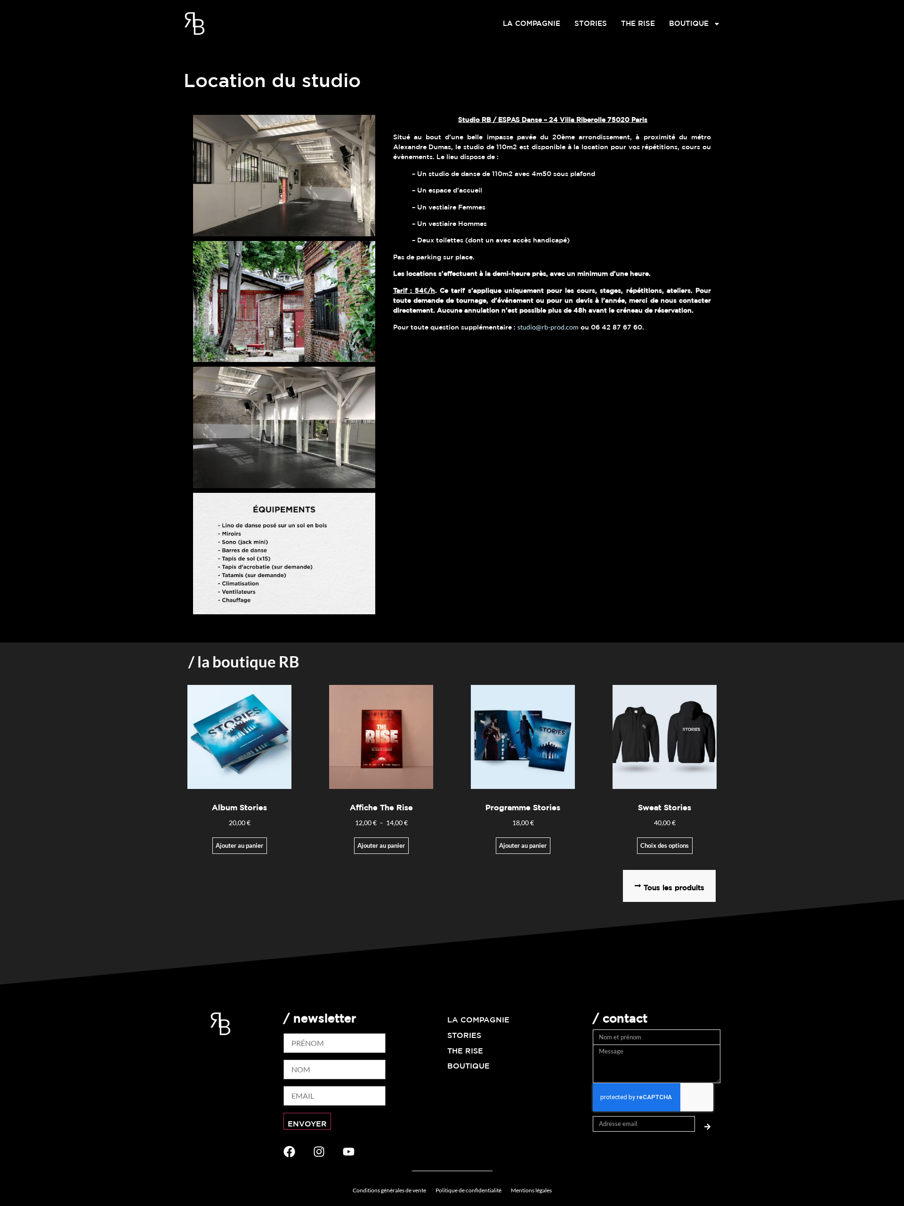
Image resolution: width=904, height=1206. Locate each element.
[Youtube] (349, 1152)
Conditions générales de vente (389, 1190)
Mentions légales (531, 1190)
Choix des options (664, 845)
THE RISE (638, 23)
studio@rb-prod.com (548, 327)
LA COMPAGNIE (531, 23)
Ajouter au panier (239, 845)
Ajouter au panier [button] (523, 845)
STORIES (590, 23)
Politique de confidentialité (468, 1190)
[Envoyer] (707, 1124)
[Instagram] (319, 1152)
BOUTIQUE (689, 23)
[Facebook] (289, 1152)
